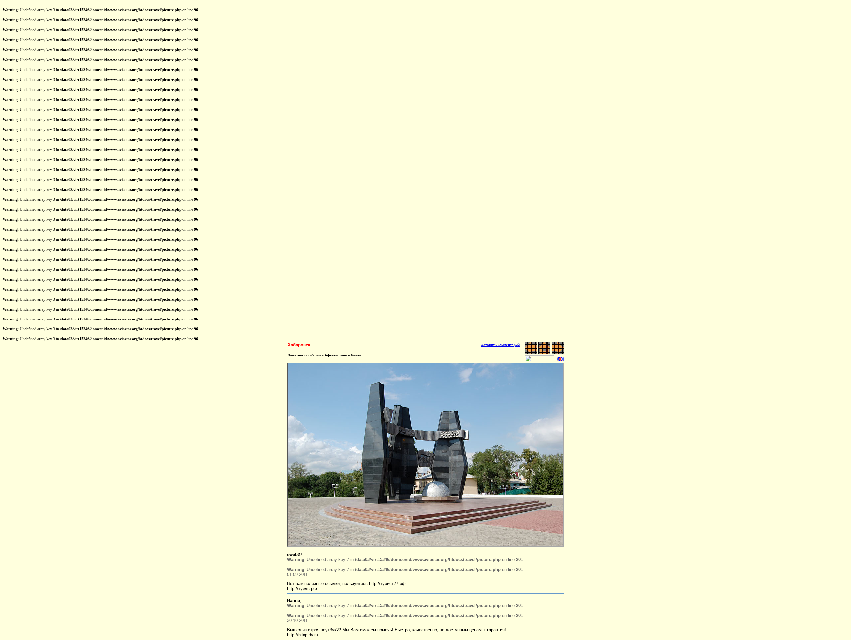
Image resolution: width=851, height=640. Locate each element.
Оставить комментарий (500, 345)
